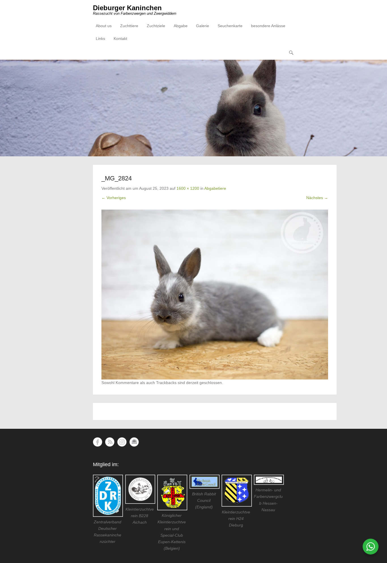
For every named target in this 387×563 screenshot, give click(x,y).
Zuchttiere (129, 26)
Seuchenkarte (230, 26)
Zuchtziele (156, 26)
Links (100, 38)
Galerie (202, 26)
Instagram (122, 442)
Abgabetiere (215, 188)
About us (104, 26)
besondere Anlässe (268, 26)
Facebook (97, 442)
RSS (109, 442)
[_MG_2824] (214, 294)
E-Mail (134, 442)
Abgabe (181, 26)
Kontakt (120, 38)
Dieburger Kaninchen (127, 8)
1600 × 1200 (188, 188)
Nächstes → (317, 197)
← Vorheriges (113, 197)
